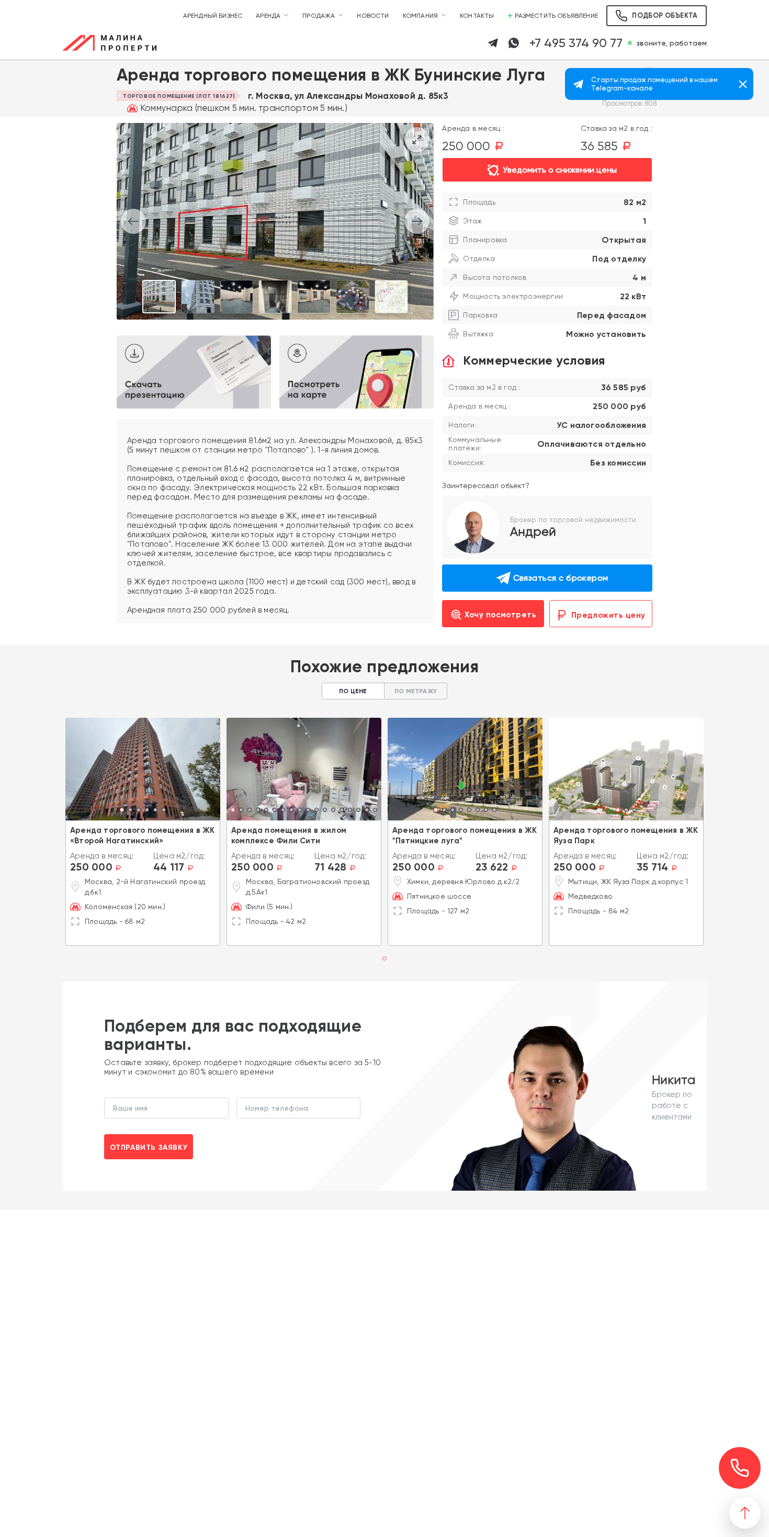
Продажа (318, 15)
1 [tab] (122, 810)
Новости (373, 15)
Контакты (477, 15)
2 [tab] (130, 810)
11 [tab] (316, 810)
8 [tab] (291, 810)
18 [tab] (375, 810)
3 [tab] (138, 810)
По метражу (415, 691)
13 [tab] (333, 810)
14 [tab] (341, 810)
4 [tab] (147, 810)
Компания (420, 15)
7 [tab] (283, 810)
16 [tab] (358, 810)
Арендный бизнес (213, 15)
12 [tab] (324, 810)
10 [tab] (308, 810)
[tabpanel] (142, 769)
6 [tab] (163, 810)
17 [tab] (366, 810)
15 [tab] (350, 810)
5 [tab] (155, 810)
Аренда (268, 15)
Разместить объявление (556, 15)
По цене (353, 691)
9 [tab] (299, 810)
